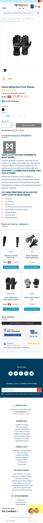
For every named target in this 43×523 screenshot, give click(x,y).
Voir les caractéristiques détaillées (13, 93)
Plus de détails (11, 267)
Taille (4, 112)
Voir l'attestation (12, 335)
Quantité (5, 121)
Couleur (5, 106)
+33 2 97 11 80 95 (18, 130)
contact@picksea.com (21, 411)
